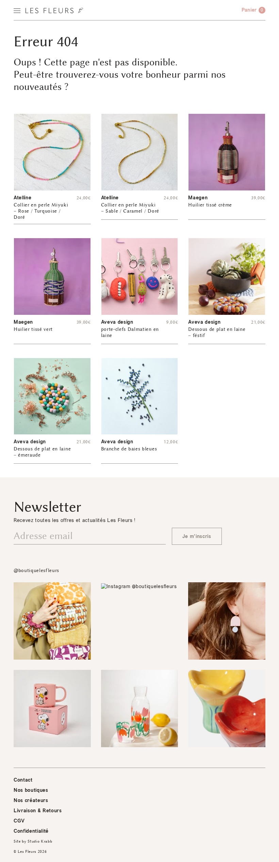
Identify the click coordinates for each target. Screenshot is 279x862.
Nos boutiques (31, 790)
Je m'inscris (196, 536)
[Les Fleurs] (54, 10)
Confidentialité (31, 831)
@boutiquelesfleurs (36, 570)
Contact (23, 780)
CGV (19, 821)
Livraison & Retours (38, 810)
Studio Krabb (40, 841)
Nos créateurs (31, 800)
